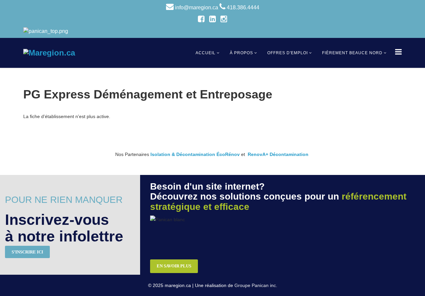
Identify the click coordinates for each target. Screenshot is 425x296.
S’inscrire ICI (27, 251)
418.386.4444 (243, 7)
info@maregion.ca (196, 7)
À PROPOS (241, 53)
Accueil (205, 53)
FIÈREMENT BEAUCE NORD (352, 53)
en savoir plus (174, 265)
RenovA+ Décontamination (278, 154)
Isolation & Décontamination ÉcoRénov (195, 154)
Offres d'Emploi (287, 53)
